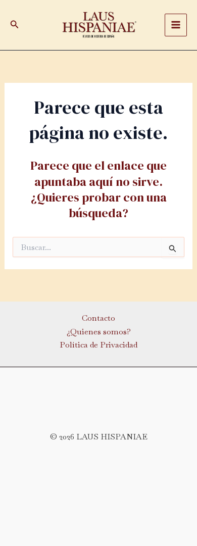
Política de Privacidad (98, 344)
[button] (14, 24)
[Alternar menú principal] (176, 25)
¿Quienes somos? (99, 331)
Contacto (98, 318)
